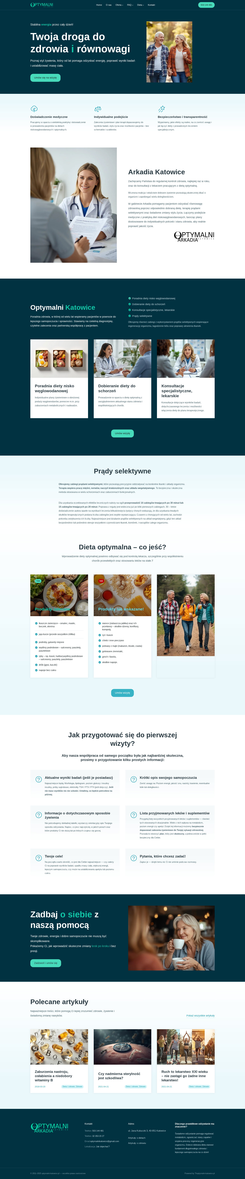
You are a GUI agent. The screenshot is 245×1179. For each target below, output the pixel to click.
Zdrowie (79, 1086)
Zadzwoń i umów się (45, 963)
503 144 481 (206, 5)
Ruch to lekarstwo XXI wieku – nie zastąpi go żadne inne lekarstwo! (184, 1076)
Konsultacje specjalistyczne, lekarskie (153, 310)
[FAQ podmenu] (132, 5)
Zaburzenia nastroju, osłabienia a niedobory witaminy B (53, 1076)
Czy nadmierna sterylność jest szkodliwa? (119, 1076)
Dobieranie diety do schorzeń (148, 304)
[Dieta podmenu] (143, 5)
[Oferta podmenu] (122, 5)
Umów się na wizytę (45, 77)
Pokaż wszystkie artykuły (200, 1015)
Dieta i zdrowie (69, 1086)
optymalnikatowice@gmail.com (104, 1141)
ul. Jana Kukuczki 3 (138, 1131)
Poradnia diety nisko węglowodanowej (153, 298)
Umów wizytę (122, 433)
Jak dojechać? (103, 1146)
